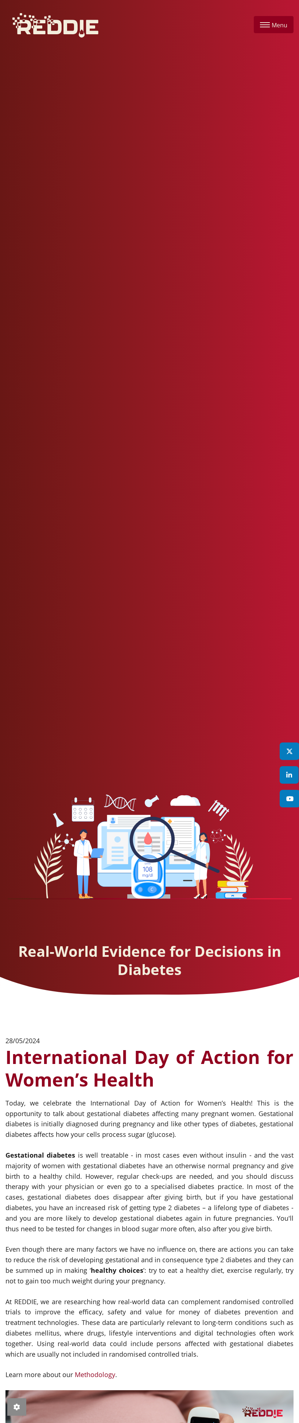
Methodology (95, 1374)
